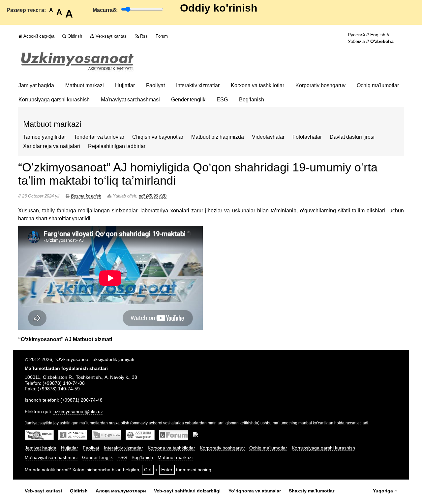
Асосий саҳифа (38, 36)
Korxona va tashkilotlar (257, 85)
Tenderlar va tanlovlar (99, 137)
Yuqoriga (383, 490)
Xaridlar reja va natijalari (51, 146)
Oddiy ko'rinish (218, 8)
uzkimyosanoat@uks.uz (78, 411)
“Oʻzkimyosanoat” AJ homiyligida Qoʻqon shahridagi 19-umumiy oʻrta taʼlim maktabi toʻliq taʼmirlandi (197, 174)
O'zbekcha (382, 41)
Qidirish (75, 36)
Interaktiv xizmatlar (198, 85)
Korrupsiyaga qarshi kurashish (54, 99)
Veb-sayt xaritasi (112, 36)
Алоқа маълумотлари (121, 490)
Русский (356, 34)
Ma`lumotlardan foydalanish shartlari (66, 368)
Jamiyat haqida (36, 85)
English (377, 34)
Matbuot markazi (84, 85)
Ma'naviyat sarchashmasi (130, 99)
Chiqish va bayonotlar (157, 137)
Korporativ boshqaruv (320, 85)
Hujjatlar (125, 85)
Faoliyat (155, 85)
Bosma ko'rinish (86, 196)
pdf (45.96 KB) (152, 196)
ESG (222, 99)
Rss (144, 36)
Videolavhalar (268, 137)
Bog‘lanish (251, 99)
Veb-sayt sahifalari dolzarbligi (187, 490)
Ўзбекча (356, 41)
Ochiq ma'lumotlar (378, 85)
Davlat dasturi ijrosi (352, 137)
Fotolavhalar (307, 137)
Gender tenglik (188, 99)
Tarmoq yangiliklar (44, 137)
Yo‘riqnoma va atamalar (254, 490)
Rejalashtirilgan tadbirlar (116, 146)
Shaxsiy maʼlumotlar (311, 490)
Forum (162, 36)
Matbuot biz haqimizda (217, 137)
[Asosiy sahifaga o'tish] (77, 61)
